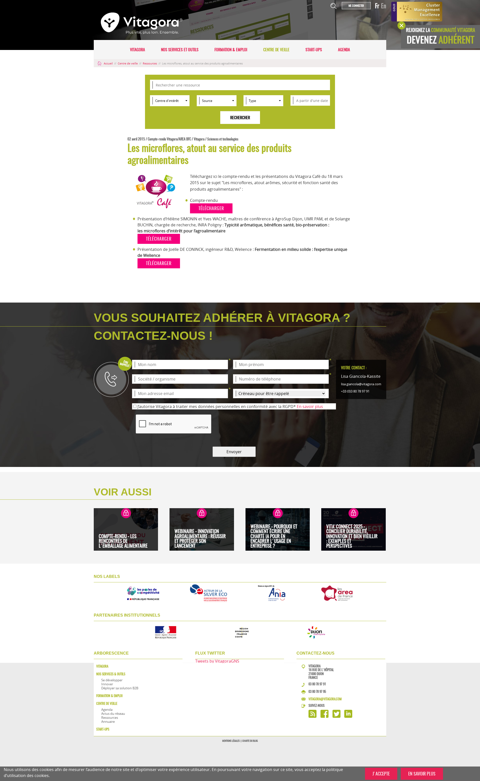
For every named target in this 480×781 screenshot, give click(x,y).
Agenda (344, 49)
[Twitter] (336, 716)
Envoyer (234, 451)
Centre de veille (276, 49)
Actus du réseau (113, 713)
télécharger (211, 208)
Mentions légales (231, 741)
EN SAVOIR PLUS (422, 774)
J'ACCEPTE (381, 774)
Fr (377, 6)
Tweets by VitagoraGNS (217, 661)
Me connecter (356, 5)
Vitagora (137, 49)
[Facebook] (324, 716)
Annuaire (108, 721)
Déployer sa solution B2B (119, 688)
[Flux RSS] (312, 716)
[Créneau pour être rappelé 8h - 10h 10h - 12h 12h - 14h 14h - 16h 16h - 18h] (281, 393)
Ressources (150, 63)
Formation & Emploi (230, 49)
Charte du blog (250, 741)
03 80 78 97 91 (317, 684)
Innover (107, 684)
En (383, 6)
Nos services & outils (110, 674)
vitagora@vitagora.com (325, 699)
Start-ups (314, 49)
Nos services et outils (179, 49)
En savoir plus (310, 406)
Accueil (108, 63)
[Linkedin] (348, 716)
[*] (180, 364)
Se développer (111, 680)
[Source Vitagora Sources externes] (216, 100)
